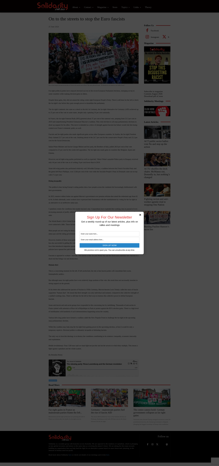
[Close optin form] (140, 215)
